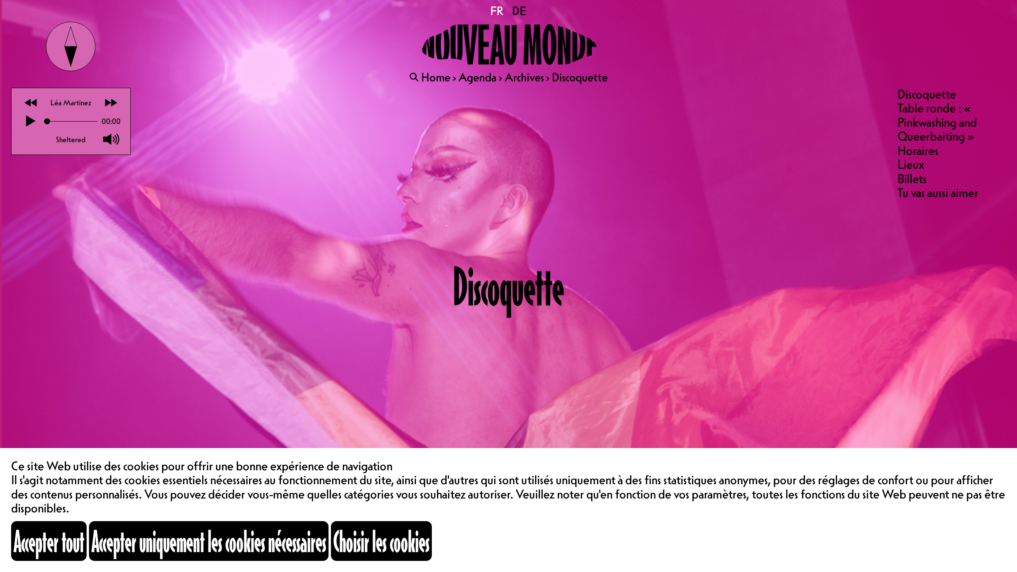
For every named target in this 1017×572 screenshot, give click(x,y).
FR (497, 10)
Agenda (477, 77)
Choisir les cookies (381, 541)
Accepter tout (49, 541)
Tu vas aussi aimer (937, 192)
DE (519, 10)
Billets (911, 179)
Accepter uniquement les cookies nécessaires (208, 541)
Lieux (910, 164)
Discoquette (926, 94)
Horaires (917, 150)
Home (435, 77)
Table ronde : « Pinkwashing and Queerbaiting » (937, 122)
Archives (524, 77)
